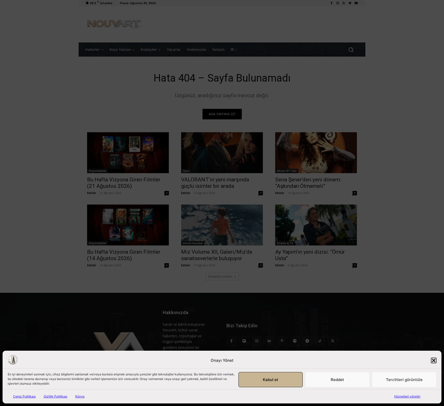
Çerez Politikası (24, 396)
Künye (80, 396)
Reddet (337, 379)
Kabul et (270, 379)
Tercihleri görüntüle (404, 379)
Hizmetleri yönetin (407, 396)
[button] (433, 360)
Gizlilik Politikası (55, 396)
